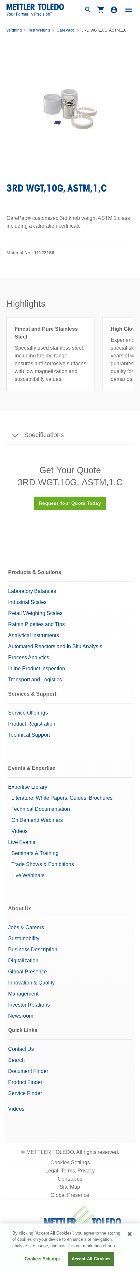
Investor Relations (29, 1005)
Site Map (70, 1187)
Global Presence (27, 971)
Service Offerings (28, 713)
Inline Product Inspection (36, 668)
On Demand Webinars (37, 820)
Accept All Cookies (91, 1258)
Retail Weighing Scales (35, 613)
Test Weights (39, 30)
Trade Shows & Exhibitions (42, 864)
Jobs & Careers (26, 927)
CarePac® (66, 30)
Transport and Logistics (35, 679)
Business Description (32, 949)
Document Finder (28, 1071)
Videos (19, 831)
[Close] (129, 1234)
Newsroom (20, 1016)
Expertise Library (27, 787)
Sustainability (23, 938)
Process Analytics (28, 657)
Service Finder (25, 1093)
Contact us (70, 1179)
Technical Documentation (40, 809)
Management (23, 994)
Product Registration (31, 724)
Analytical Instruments (33, 635)
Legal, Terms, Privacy (70, 1170)
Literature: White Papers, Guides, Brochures (62, 798)
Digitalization (23, 960)
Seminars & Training (35, 853)
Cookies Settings (70, 1162)
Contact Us (21, 1049)
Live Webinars (28, 875)
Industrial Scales (27, 602)
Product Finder (25, 1082)
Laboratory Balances (32, 591)
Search (16, 1060)
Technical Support (29, 735)
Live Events (21, 842)
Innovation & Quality (31, 982)
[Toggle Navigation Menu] (128, 9)
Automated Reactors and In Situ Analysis (55, 646)
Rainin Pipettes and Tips (36, 624)
